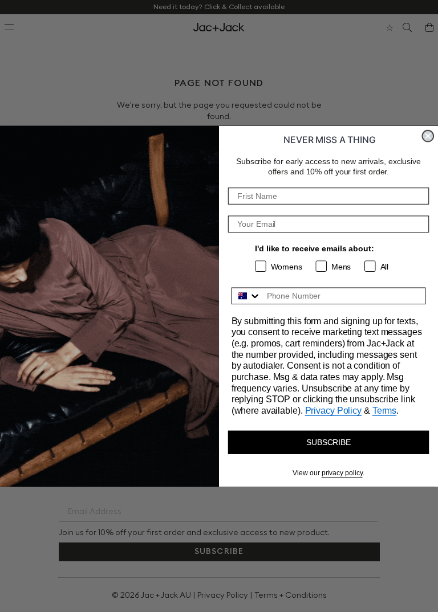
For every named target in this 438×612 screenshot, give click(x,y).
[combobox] (246, 296)
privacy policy (342, 473)
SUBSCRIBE (328, 442)
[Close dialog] (427, 136)
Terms (384, 410)
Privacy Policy (333, 410)
